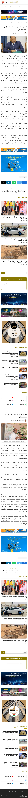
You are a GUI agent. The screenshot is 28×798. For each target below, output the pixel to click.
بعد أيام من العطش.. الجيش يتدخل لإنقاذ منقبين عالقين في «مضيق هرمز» (15, 262)
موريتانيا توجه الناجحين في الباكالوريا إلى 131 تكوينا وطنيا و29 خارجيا (10, 368)
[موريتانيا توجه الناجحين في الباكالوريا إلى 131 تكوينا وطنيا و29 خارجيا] (23, 369)
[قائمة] (26, 2)
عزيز (20, 177)
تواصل (20, 558)
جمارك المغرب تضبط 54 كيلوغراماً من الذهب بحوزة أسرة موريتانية (10, 360)
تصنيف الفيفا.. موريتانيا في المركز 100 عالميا (20, 571)
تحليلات (10, 6)
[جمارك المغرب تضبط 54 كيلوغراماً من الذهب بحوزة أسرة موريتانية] (23, 362)
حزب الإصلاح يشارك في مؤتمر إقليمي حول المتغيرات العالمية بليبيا (14, 218)
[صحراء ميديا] (14, 2)
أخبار (19, 6)
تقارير (6, 6)
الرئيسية (24, 6)
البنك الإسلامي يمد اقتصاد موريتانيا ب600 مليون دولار (7, 190)
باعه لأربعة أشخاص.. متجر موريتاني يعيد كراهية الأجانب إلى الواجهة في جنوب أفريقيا (10, 384)
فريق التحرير (16, 792)
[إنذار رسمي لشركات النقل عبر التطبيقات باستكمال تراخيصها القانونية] (14, 230)
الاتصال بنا (21, 792)
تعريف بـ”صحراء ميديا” (9, 792)
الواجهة (24, 177)
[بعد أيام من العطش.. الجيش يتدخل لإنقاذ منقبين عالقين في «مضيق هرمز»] (14, 252)
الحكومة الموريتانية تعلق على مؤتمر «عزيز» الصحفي (7, 571)
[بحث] (6, 2)
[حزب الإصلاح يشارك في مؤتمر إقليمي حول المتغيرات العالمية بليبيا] (14, 208)
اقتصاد (15, 6)
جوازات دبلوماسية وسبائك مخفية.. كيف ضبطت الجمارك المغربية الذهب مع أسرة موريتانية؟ (10, 353)
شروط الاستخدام (4, 795)
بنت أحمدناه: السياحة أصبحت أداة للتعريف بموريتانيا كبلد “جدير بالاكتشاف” (11, 376)
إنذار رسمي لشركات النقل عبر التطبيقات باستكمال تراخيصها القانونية (15, 240)
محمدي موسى (21, 33)
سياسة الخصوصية (23, 796)
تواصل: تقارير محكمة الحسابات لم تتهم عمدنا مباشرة (20, 191)
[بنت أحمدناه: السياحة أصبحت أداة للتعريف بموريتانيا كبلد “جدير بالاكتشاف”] (23, 376)
